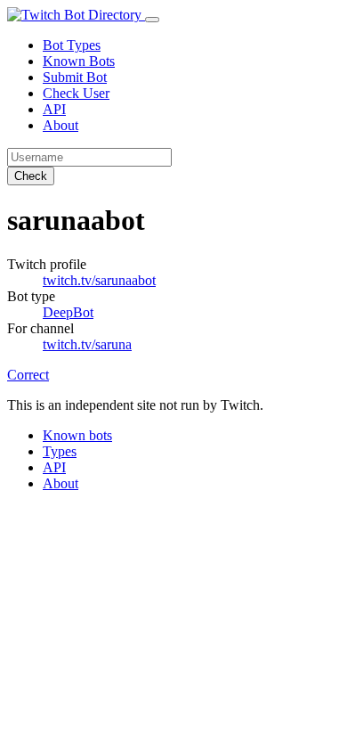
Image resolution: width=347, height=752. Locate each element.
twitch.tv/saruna (87, 344)
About (60, 125)
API (54, 109)
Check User (76, 93)
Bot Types (72, 45)
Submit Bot (75, 77)
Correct (28, 374)
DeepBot (68, 312)
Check (30, 176)
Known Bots (79, 61)
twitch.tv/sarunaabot (99, 280)
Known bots (77, 435)
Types (60, 451)
